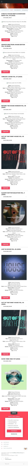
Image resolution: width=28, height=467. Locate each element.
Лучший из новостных (13, 420)
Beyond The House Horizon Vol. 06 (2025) (13, 106)
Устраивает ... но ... (12, 423)
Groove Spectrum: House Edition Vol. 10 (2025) (13, 45)
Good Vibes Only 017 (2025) (10, 359)
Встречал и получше (13, 425)
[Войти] (26, 1)
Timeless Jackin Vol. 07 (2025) (11, 76)
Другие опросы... (14, 438)
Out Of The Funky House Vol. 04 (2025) (12, 303)
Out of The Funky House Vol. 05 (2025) (12, 137)
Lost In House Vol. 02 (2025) (11, 249)
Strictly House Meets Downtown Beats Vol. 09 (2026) (13, 14)
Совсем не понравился (13, 427)
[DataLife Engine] (14, 5)
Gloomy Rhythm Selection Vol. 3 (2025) (13, 193)
